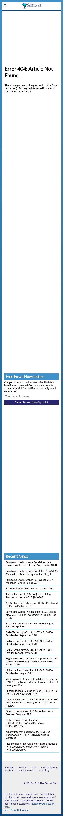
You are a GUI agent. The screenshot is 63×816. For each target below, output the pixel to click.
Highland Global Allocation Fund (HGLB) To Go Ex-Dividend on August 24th (31, 692)
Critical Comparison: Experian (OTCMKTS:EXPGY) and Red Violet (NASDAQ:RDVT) (25, 723)
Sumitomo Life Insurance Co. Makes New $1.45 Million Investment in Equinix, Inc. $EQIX (32, 572)
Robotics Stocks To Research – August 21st (29, 588)
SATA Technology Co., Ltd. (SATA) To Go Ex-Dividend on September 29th (29, 634)
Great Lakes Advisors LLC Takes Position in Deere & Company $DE (29, 713)
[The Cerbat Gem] (31, 13)
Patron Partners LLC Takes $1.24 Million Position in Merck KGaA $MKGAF (28, 596)
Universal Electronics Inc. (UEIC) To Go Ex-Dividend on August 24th (29, 672)
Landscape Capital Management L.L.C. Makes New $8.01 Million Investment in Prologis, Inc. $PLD (31, 614)
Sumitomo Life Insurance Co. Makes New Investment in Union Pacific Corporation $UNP (31, 564)
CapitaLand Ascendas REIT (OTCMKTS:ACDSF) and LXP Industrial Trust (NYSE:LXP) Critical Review (32, 702)
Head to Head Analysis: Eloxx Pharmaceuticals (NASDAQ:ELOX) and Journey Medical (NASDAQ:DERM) (31, 746)
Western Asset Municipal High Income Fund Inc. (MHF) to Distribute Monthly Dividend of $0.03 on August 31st (32, 682)
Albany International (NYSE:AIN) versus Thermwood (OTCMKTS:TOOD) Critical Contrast (28, 734)
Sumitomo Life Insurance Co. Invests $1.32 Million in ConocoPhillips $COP (29, 581)
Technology (43, 770)
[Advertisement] (31, 37)
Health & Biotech (26, 770)
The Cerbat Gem (49, 783)
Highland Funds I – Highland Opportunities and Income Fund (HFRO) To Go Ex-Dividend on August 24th (31, 661)
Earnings (9, 770)
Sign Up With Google (16, 809)
